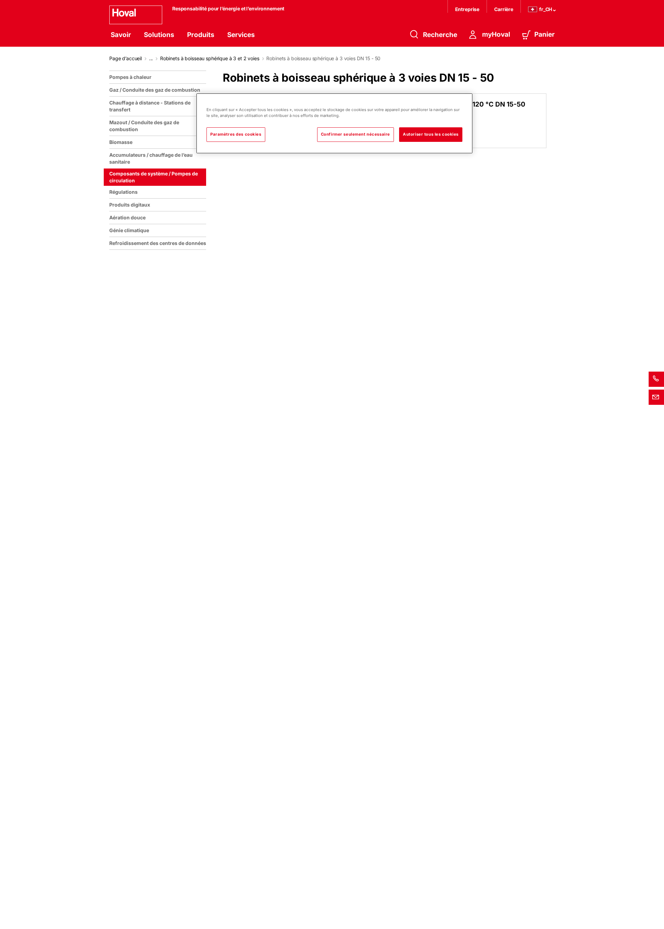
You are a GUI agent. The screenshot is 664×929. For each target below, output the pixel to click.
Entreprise (467, 9)
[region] (159, 497)
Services (241, 35)
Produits (200, 35)
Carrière (503, 9)
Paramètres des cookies (235, 134)
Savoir (121, 35)
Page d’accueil (125, 58)
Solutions (159, 35)
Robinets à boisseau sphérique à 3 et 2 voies (209, 58)
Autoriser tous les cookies (431, 134)
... (151, 58)
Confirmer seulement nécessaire (355, 134)
